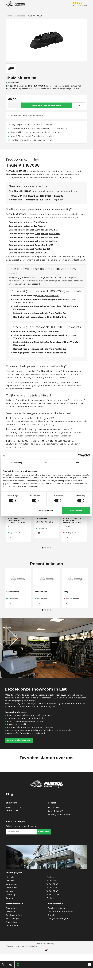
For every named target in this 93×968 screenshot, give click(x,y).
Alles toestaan (76, 510)
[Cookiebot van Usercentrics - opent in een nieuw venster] (79, 456)
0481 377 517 (56, 807)
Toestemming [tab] (16, 463)
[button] (42, 547)
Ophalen (52, 915)
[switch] (35, 500)
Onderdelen (12, 925)
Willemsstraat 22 (14, 809)
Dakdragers (19, 16)
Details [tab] (47, 463)
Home (9, 16)
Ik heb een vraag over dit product (27, 116)
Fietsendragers (13, 918)
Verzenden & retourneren (60, 911)
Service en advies (56, 908)
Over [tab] (77, 463)
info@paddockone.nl (61, 814)
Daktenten (11, 922)
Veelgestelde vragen (58, 918)
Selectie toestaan (46, 510)
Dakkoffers (11, 911)
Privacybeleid (31, 946)
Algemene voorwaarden (15, 946)
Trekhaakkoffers (14, 915)
